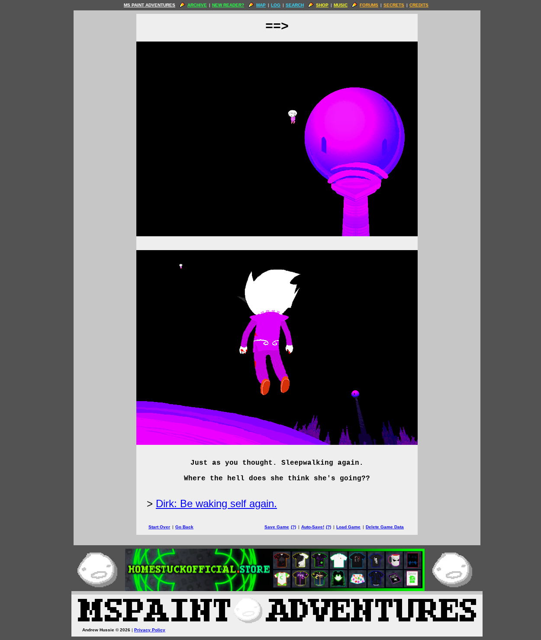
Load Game (348, 526)
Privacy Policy (149, 629)
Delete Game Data (385, 526)
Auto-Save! (312, 526)
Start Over (159, 526)
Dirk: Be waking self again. (216, 503)
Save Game (276, 526)
